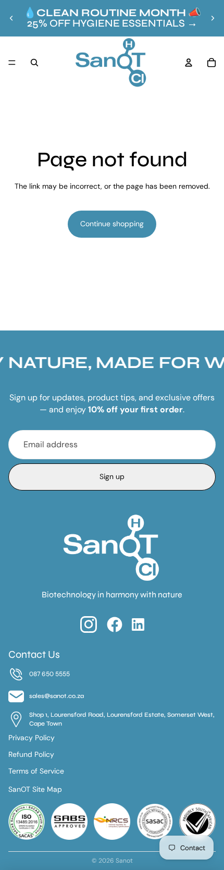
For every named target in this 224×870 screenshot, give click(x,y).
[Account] (188, 62)
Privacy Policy (31, 737)
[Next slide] (212, 18)
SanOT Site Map (35, 789)
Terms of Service (36, 771)
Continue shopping (112, 223)
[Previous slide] (11, 18)
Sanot (124, 860)
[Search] (34, 62)
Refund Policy (31, 754)
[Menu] (12, 63)
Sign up (112, 476)
